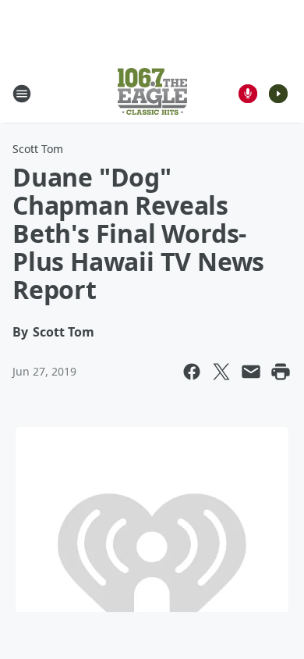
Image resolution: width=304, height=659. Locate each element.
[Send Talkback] (248, 93)
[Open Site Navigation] (21, 93)
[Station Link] (152, 93)
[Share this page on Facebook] (192, 372)
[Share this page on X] (221, 372)
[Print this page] (281, 372)
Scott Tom (37, 148)
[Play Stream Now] (278, 93)
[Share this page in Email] (251, 372)
